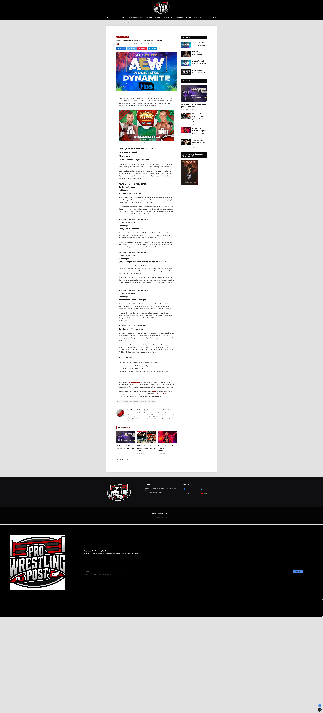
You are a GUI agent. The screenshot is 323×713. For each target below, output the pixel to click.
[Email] (110, 120)
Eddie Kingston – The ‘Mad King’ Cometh (198, 53)
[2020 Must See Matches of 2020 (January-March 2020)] (146, 437)
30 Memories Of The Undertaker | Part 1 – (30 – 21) (125, 448)
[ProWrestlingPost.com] (161, 7)
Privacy (160, 513)
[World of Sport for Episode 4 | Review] (186, 45)
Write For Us (197, 17)
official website (161, 394)
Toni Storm (143, 401)
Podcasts (188, 17)
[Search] (213, 17)
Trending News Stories (135, 17)
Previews (149, 17)
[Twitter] (110, 107)
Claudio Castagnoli (122, 401)
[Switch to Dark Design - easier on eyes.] (216, 17)
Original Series (167, 17)
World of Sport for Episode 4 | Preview (199, 62)
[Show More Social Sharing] (159, 48)
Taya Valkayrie (134, 401)
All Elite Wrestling (122, 36)
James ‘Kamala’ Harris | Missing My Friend (199, 142)
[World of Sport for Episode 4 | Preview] (186, 63)
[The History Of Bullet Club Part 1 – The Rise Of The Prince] (186, 72)
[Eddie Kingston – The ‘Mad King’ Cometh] (186, 54)
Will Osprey (151, 401)
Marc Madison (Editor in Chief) (129, 44)
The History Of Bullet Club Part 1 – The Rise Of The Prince (199, 71)
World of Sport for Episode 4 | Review (198, 44)
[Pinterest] (110, 115)
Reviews (157, 17)
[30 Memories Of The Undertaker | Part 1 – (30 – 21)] (125, 437)
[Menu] (107, 17)
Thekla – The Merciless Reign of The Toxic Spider (166, 448)
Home (123, 17)
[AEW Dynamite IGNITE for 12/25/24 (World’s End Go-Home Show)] (146, 72)
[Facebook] (110, 103)
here (154, 391)
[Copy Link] (110, 124)
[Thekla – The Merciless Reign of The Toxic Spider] (167, 437)
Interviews (179, 17)
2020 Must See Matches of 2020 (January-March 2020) (146, 448)
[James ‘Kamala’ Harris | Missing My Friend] (186, 142)
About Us (168, 513)
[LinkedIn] (110, 111)
